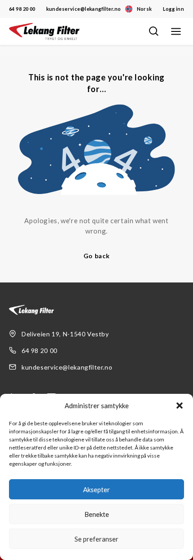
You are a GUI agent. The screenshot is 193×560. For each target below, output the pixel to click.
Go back (96, 256)
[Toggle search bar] (153, 31)
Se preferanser (96, 539)
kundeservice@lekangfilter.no (83, 9)
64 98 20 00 (22, 9)
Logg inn (173, 9)
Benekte (96, 514)
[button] (179, 405)
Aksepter (96, 489)
